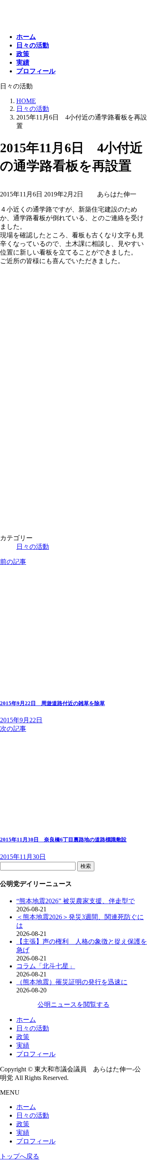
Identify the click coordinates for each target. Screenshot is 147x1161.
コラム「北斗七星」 (45, 966)
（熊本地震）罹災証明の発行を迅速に (71, 981)
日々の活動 (32, 546)
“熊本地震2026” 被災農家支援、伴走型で (75, 900)
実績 (22, 1045)
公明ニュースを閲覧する (73, 1004)
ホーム (26, 1019)
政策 (22, 1036)
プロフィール (36, 1054)
